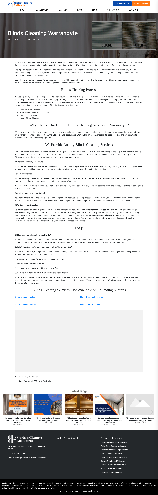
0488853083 (142, 3)
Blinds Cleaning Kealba (25, 297)
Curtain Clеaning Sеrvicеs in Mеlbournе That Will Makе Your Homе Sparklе (109, 420)
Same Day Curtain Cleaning (111, 469)
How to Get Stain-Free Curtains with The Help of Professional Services (18, 420)
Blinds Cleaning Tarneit (90, 304)
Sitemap (95, 491)
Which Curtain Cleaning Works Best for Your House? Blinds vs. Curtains (79, 420)
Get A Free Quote (122, 3)
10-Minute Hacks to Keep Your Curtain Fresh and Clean (48, 419)
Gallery (63, 10)
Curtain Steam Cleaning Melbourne (114, 465)
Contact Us (113, 10)
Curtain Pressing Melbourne (111, 472)
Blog (94, 10)
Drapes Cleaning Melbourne (111, 454)
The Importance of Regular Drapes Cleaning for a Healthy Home (140, 419)
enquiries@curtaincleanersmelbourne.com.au (30, 458)
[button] (151, 412)
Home (22, 10)
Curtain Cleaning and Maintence (113, 461)
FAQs (79, 10)
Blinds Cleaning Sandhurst (26, 304)
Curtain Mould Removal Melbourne (114, 442)
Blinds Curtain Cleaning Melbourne (114, 457)
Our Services (42, 10)
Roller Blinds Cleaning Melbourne (113, 446)
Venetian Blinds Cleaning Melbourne (114, 450)
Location (133, 10)
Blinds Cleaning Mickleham (92, 297)
